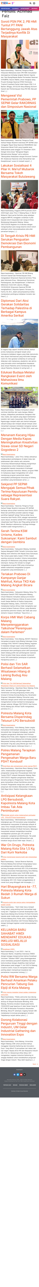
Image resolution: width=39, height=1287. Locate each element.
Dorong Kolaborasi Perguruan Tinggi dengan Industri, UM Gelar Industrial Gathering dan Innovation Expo (19, 1027)
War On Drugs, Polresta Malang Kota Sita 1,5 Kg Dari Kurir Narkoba (18, 848)
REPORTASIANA (5, 8)
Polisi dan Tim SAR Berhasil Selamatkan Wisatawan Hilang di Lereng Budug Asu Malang (15, 671)
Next (35, 1064)
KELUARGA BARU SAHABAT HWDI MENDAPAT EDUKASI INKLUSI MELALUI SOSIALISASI (16, 937)
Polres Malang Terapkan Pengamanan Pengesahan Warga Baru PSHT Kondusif (18, 755)
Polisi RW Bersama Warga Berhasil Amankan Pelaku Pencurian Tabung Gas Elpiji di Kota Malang (19, 982)
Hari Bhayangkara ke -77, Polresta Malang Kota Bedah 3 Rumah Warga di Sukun (19, 892)
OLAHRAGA (15, 8)
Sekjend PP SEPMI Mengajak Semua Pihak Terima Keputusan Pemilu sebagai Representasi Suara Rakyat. (19, 491)
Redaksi (15, 1085)
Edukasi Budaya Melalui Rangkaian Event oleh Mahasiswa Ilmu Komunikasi (18, 377)
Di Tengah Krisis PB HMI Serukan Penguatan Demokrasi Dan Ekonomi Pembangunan (18, 241)
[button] (30, 3)
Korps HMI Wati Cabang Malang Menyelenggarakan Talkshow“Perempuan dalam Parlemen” (18, 624)
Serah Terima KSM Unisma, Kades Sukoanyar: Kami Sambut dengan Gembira (19, 536)
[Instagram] (24, 1074)
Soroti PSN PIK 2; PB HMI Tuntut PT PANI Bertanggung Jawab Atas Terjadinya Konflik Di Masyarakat (19, 29)
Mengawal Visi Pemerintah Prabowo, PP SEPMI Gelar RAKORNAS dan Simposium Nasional (18, 101)
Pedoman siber (23, 1085)
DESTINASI (34, 8)
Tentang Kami (7, 1085)
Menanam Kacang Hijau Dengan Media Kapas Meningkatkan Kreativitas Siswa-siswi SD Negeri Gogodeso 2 (19, 442)
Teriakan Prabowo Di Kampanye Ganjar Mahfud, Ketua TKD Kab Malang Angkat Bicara (18, 579)
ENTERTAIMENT (25, 8)
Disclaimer (33, 1085)
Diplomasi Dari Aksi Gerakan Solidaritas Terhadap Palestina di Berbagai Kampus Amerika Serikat (16, 308)
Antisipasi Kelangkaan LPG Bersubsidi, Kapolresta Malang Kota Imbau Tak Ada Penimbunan (18, 803)
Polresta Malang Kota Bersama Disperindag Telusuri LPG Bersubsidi (18, 716)
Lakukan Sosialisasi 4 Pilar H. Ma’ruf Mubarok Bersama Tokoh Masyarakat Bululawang (18, 171)
